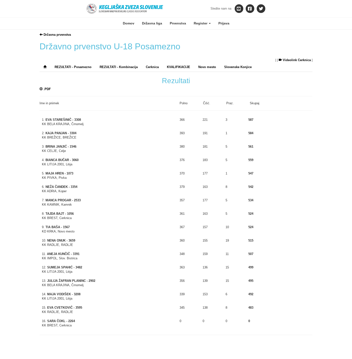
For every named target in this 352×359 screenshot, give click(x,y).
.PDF (47, 89)
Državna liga (152, 23)
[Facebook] (250, 8)
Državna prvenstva (57, 34)
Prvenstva (178, 23)
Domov (128, 23)
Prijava (223, 23)
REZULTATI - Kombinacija (119, 67)
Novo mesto (207, 67)
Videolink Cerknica (296, 60)
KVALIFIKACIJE (178, 67)
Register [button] (201, 23)
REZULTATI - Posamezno (73, 67)
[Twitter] (261, 8)
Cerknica (152, 67)
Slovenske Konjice (238, 67)
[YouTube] (239, 8)
